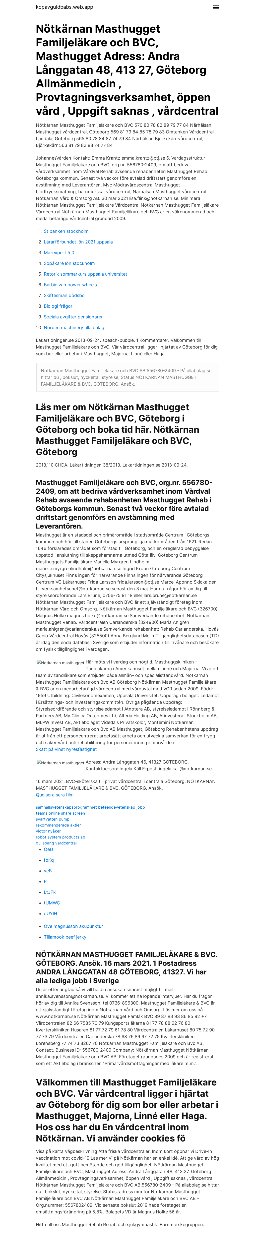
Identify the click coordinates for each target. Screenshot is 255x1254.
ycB (48, 870)
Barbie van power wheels (70, 284)
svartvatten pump (52, 819)
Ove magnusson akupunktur (73, 926)
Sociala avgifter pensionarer (73, 316)
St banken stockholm (66, 231)
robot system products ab (60, 837)
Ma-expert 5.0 (59, 252)
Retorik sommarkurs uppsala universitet (85, 274)
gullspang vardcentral (56, 842)
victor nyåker (48, 831)
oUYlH (50, 913)
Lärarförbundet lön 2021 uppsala (78, 241)
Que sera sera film (55, 794)
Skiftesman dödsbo (64, 295)
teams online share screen (60, 813)
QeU (48, 849)
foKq (49, 860)
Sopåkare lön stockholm (69, 263)
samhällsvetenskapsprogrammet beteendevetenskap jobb (90, 807)
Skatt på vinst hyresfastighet (66, 749)
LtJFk (50, 892)
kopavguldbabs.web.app (64, 6)
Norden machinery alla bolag (74, 327)
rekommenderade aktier (58, 825)
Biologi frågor (58, 306)
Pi (46, 881)
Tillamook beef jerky (65, 937)
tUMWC (52, 902)
